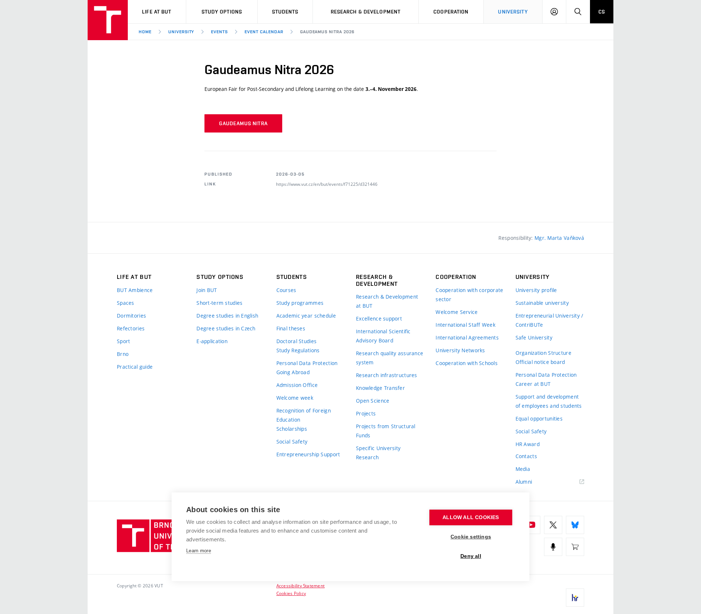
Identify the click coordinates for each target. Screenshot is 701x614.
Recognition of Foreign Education (303, 415)
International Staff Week (465, 324)
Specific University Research (378, 453)
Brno (123, 353)
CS (601, 12)
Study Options (222, 12)
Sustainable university (542, 302)
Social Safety (292, 441)
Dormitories (131, 315)
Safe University (534, 337)
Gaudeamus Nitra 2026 (327, 31)
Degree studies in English (227, 315)
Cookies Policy (291, 593)
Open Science (372, 400)
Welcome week (294, 397)
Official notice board (540, 361)
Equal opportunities (539, 418)
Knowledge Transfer (380, 387)
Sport (123, 341)
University (513, 12)
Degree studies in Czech (225, 328)
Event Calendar (264, 31)
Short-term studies (219, 302)
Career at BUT (533, 383)
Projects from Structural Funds (385, 431)
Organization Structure (543, 352)
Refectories (131, 328)
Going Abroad (293, 372)
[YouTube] (531, 525)
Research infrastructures (386, 375)
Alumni (524, 481)
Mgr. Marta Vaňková (559, 237)
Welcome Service (457, 311)
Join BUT (206, 290)
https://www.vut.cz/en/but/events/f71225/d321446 (327, 184)
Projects (366, 413)
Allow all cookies (471, 517)
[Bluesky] (575, 525)
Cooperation (450, 12)
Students (285, 12)
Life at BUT (156, 12)
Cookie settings (471, 537)
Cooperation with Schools (467, 363)
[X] (553, 525)
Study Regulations (298, 350)
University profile (536, 290)
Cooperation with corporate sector (469, 295)
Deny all (470, 556)
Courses (286, 290)
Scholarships (291, 428)
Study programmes (299, 302)
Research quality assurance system (389, 358)
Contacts (526, 456)
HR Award (528, 444)
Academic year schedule (306, 315)
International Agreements (467, 337)
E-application (211, 341)
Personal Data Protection (307, 363)
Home (145, 31)
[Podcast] (553, 547)
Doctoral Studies (296, 341)
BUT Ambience (135, 290)
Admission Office (297, 384)
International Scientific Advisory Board (383, 336)
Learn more (198, 550)
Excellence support (379, 318)
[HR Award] (575, 597)
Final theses (290, 328)
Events (219, 31)
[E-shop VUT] (575, 547)
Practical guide (135, 366)
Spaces (125, 302)
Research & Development (366, 12)
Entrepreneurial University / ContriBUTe (549, 320)
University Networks (460, 350)
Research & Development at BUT (387, 301)
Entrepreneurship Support (308, 454)
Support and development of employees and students (549, 401)
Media (523, 468)
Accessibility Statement (300, 585)
